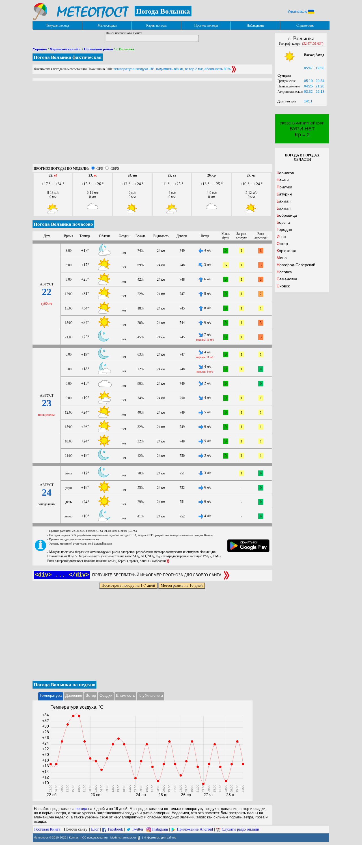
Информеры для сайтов (160, 837)
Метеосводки (107, 25)
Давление (73, 695)
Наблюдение (255, 25)
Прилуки (284, 187)
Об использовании (95, 837)
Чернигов (285, 173)
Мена (282, 257)
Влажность (125, 695)
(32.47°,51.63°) (312, 44)
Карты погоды (156, 25)
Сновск (283, 286)
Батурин (284, 194)
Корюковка (286, 250)
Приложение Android (195, 829)
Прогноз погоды (206, 25)
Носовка (284, 272)
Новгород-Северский (296, 265)
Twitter (137, 829)
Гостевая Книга (47, 829)
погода (81, 809)
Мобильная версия (123, 837)
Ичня (281, 236)
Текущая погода (57, 25)
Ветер (91, 695)
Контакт (74, 837)
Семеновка (287, 279)
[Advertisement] (152, 124)
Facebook (115, 829)
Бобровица (287, 215)
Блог (95, 829)
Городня (284, 229)
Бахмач (283, 201)
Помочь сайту (75, 829)
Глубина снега (151, 695)
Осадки (106, 695)
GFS (99, 169)
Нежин (283, 180)
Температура (51, 695)
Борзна (283, 222)
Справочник (305, 25)
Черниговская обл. (65, 49)
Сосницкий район (98, 49)
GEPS (115, 169)
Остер (282, 243)
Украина (40, 49)
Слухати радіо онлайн (240, 829)
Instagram (160, 829)
